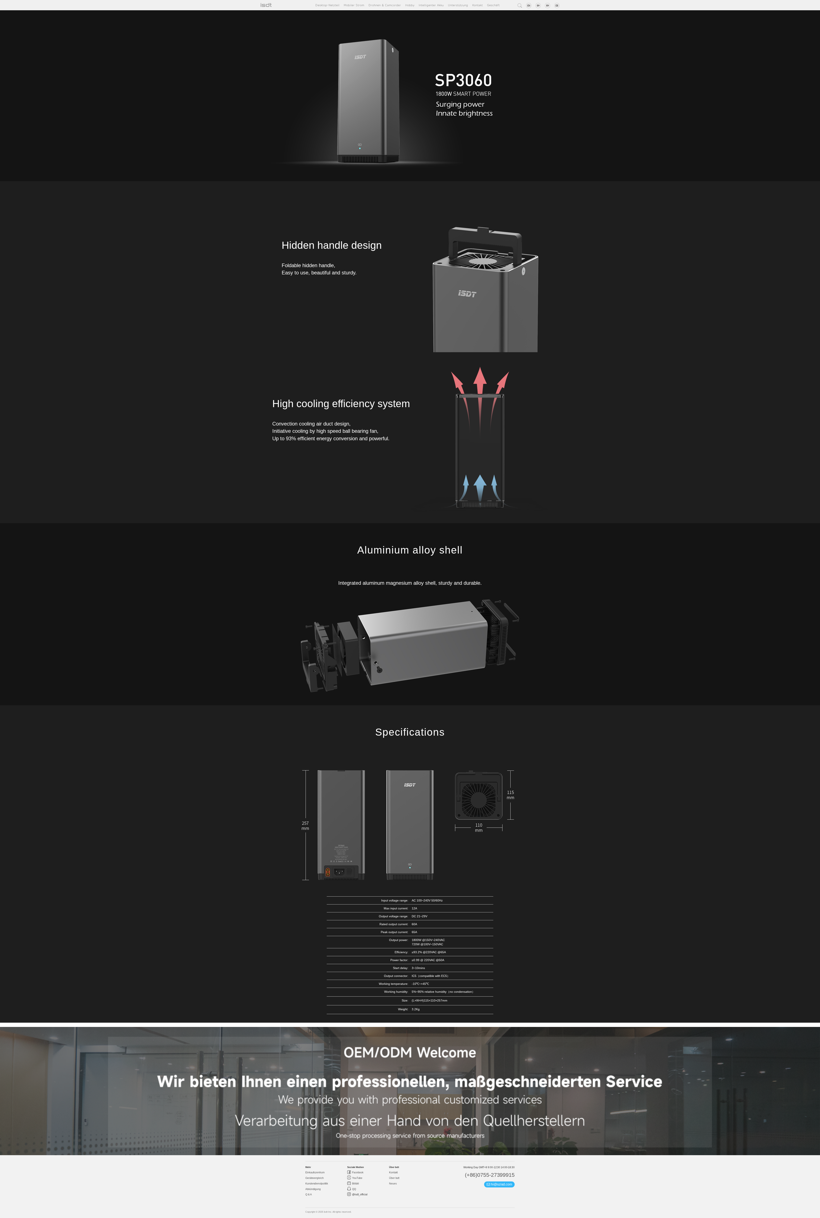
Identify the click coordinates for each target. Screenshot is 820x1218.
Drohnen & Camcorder (385, 5)
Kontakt (477, 5)
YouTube (356, 1178)
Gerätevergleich (314, 1178)
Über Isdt (394, 1178)
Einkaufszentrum (315, 1172)
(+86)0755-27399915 (490, 1175)
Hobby (409, 5)
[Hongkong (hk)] (547, 5)
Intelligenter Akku (431, 5)
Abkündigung (313, 1189)
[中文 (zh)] (538, 5)
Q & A (308, 1194)
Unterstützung (458, 5)
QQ (353, 1189)
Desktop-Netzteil (327, 5)
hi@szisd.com (501, 1184)
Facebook (357, 1172)
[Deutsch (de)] (557, 5)
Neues (393, 1183)
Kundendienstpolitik (316, 1183)
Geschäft (493, 5)
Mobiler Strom (354, 5)
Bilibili (355, 1183)
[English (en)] (528, 5)
